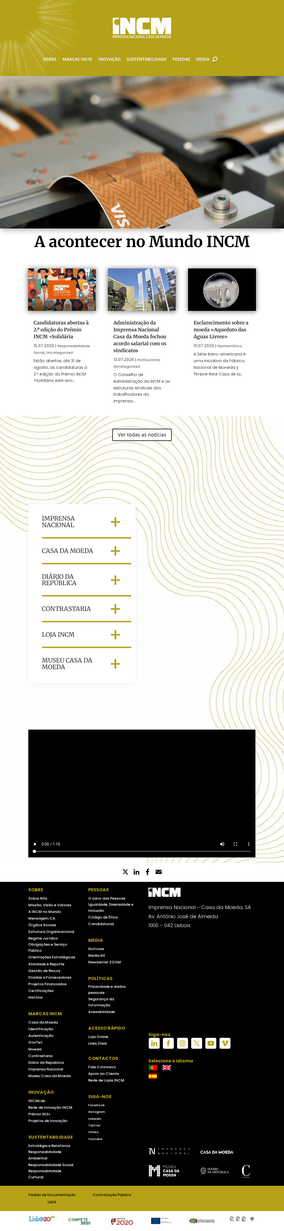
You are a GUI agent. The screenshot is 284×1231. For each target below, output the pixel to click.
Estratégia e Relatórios (49, 1145)
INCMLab (36, 1100)
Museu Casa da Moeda (49, 1075)
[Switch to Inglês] (167, 1068)
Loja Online (98, 1036)
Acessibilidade (101, 1011)
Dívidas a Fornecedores (49, 977)
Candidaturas (101, 924)
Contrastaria (40, 1056)
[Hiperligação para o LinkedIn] (154, 1047)
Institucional (148, 359)
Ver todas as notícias (142, 434)
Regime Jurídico (43, 938)
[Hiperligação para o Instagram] (182, 1047)
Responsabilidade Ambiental (44, 1155)
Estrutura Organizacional (51, 931)
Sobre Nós (37, 898)
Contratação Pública (112, 1194)
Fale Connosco (102, 1067)
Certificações (41, 990)
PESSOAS (181, 59)
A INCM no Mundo (44, 911)
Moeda (34, 1049)
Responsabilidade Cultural (44, 1174)
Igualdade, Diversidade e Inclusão (110, 907)
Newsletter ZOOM (104, 962)
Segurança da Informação (101, 1002)
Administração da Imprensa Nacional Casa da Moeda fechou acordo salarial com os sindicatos (139, 337)
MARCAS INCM (77, 59)
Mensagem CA (41, 918)
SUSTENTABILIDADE (146, 59)
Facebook (96, 1105)
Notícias (96, 948)
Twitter (94, 1125)
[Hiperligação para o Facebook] (168, 1047)
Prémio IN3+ (39, 1114)
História (35, 997)
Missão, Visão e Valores (49, 905)
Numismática (229, 346)
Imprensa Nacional (45, 1069)
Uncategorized (59, 352)
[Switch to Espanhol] (153, 1076)
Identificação (40, 1029)
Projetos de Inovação (47, 1120)
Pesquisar (227, 59)
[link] (147, 872)
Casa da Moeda (43, 1022)
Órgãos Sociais (42, 925)
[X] (125, 872)
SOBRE (49, 59)
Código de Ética (103, 917)
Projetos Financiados (47, 984)
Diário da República (46, 1062)
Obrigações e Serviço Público (47, 947)
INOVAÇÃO (109, 59)
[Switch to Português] (153, 1068)
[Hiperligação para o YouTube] (210, 1047)
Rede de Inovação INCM (50, 1107)
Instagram (96, 1112)
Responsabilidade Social (50, 1164)
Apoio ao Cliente (103, 1073)
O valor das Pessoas (106, 898)
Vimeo (93, 1132)
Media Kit (96, 955)
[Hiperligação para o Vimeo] (224, 1047)
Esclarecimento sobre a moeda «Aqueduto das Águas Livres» (221, 330)
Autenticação (41, 1035)
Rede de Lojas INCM (106, 1080)
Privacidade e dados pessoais (107, 989)
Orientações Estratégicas (51, 957)
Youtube (95, 1139)
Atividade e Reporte (46, 964)
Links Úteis (97, 1043)
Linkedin (94, 1118)
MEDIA (202, 59)
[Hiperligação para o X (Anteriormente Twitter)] (196, 1047)
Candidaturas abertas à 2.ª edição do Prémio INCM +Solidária (61, 330)
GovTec (35, 1042)
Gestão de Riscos (44, 970)
